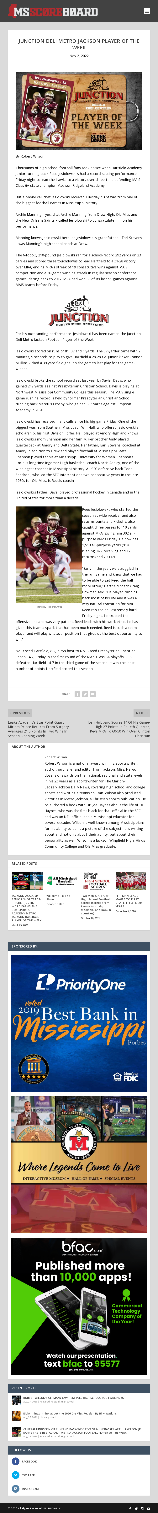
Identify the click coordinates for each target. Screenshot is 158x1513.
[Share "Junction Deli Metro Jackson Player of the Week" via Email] (93, 694)
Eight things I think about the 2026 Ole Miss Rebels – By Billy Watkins (70, 1413)
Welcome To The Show (58, 897)
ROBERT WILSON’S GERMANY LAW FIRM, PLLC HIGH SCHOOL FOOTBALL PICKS (73, 1398)
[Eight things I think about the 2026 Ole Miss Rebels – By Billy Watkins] (16, 1416)
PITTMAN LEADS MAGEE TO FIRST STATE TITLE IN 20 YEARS (129, 901)
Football (55, 1401)
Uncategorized (48, 1417)
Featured (45, 1401)
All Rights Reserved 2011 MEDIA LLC (39, 1508)
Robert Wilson (56, 757)
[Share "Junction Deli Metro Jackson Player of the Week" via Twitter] (85, 694)
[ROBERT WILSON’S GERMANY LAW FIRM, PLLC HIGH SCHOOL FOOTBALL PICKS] (16, 1400)
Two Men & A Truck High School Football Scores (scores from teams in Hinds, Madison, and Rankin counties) (96, 904)
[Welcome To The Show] (61, 881)
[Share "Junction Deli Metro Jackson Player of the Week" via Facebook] (77, 694)
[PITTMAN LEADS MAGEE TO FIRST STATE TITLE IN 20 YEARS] (131, 881)
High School (67, 1401)
